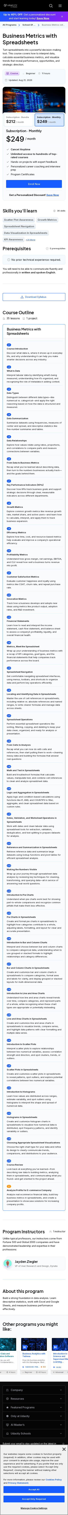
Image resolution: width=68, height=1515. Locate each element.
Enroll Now (34, 184)
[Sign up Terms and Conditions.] (63, 1444)
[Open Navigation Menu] (60, 6)
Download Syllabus (35, 296)
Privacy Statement (18, 1483)
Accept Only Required (34, 1499)
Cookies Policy (54, 1479)
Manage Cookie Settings (34, 1508)
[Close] (62, 16)
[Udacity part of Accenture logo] (10, 6)
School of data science (28, 25)
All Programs (10, 24)
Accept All (34, 1489)
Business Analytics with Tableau (33, 1355)
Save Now (43, 18)
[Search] (51, 6)
